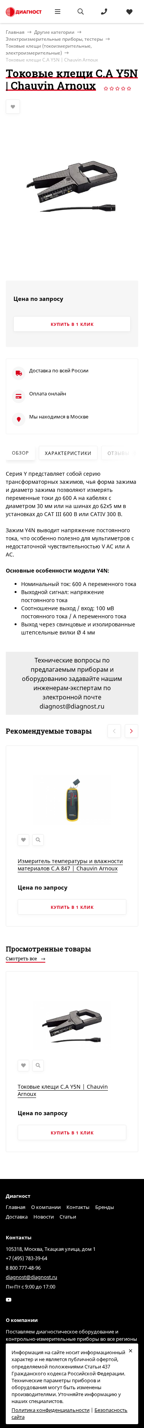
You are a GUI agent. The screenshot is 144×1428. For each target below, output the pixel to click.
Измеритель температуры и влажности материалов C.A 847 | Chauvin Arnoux (70, 864)
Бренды (104, 1207)
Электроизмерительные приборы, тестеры (54, 39)
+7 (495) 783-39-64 (26, 1258)
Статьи (68, 1216)
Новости (43, 1216)
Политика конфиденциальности (50, 1409)
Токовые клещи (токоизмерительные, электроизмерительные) (49, 49)
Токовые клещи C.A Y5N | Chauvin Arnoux (63, 1090)
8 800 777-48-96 (23, 1267)
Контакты (77, 1207)
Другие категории (54, 32)
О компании (46, 1207)
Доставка (17, 1216)
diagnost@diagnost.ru (31, 1277)
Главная (15, 1207)
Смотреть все (22, 958)
